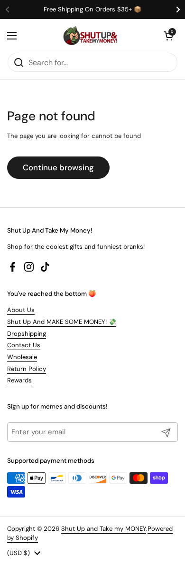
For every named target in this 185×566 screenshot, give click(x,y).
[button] (168, 35)
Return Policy (26, 369)
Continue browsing (58, 167)
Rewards (19, 380)
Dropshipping (26, 334)
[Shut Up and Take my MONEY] (90, 35)
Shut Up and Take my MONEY (103, 529)
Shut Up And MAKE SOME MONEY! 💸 (61, 322)
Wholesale (22, 357)
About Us (21, 310)
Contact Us (23, 345)
